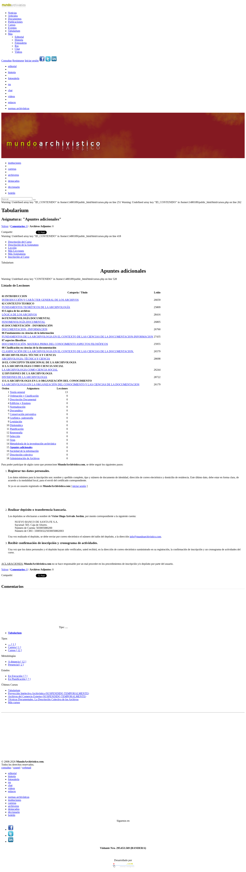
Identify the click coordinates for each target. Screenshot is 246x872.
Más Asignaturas (17, 253)
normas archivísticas (18, 108)
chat (10, 90)
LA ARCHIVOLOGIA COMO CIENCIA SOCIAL (30, 369)
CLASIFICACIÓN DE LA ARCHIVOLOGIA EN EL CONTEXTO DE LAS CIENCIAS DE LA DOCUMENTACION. (68, 351)
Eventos (12, 27)
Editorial (19, 36)
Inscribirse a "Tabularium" (22, 497)
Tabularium (14, 30)
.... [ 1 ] (12, 644)
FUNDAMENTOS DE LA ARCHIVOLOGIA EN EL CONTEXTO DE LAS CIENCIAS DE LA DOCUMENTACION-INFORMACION (77, 336)
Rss (17, 45)
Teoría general (17, 392)
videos (11, 96)
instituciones (14, 162)
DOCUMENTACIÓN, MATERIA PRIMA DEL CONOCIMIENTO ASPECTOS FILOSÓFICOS (55, 344)
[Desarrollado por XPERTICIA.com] (123, 867)
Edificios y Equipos (20, 403)
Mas (10, 33)
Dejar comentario (10, 579)
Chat (17, 48)
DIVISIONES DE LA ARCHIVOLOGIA (24, 377)
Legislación (16, 421)
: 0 (19, 226)
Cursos (11, 24)
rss (9, 84)
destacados (13, 181)
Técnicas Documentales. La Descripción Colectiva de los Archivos (43, 699)
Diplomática (16, 425)
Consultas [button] (6, 60)
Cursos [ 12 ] (15, 650)
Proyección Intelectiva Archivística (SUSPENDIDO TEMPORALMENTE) (48, 693)
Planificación (17, 428)
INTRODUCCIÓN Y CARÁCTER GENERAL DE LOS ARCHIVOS (40, 299)
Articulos (13, 15)
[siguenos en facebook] (42, 60)
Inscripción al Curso (18, 256)
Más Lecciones (16, 250)
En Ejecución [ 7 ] (17, 676)
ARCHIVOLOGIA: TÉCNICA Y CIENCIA (26, 358)
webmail (26, 767)
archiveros (13, 175)
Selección (15, 436)
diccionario (14, 187)
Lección (12, 247)
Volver (4, 226)
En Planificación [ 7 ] (19, 679)
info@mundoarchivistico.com (145, 536)
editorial (12, 66)
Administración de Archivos (24, 458)
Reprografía (16, 432)
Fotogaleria (21, 42)
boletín (11, 193)
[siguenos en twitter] (48, 60)
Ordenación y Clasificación (24, 395)
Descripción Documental (23, 399)
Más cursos (14, 702)
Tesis (12, 440)
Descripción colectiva (21, 454)
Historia (19, 39)
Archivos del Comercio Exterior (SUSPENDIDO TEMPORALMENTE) (47, 696)
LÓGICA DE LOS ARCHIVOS (19, 314)
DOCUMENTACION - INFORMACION (24, 329)
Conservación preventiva (23, 414)
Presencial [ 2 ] (16, 664)
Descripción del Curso (20, 241)
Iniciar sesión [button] (32, 60)
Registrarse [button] (18, 60)
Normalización (17, 406)
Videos (18, 51)
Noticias (12, 12)
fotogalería (13, 78)
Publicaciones (15, 21)
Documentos (14, 18)
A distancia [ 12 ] (17, 661)
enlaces (12, 102)
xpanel (16, 767)
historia (12, 72)
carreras (12, 169)
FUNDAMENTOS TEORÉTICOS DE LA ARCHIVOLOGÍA (36, 307)
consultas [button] (6, 767)
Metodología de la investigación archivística (33, 443)
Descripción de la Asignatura (23, 244)
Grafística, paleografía (21, 417)
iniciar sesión (79, 486)
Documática (16, 410)
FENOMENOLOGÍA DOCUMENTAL (23, 321)
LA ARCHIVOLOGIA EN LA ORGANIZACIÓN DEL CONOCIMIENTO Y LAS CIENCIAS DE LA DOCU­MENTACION (70, 384)
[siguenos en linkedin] (54, 60)
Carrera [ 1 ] (14, 647)
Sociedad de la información (24, 451)
